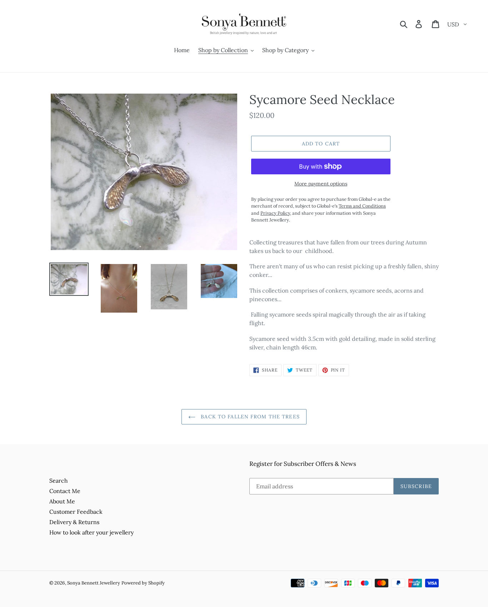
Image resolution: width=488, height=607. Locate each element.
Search (58, 480)
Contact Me (64, 490)
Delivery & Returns (74, 522)
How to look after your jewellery (91, 532)
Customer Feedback (76, 511)
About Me (62, 501)
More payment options (320, 183)
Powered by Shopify (143, 583)
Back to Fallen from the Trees (249, 416)
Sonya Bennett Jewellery (93, 583)
